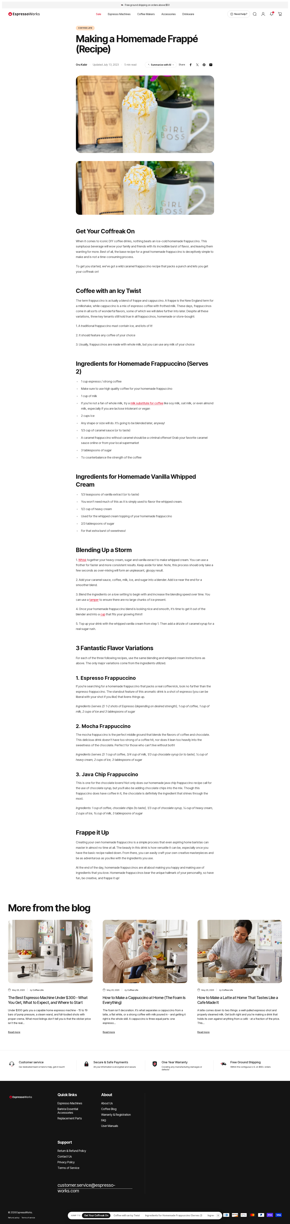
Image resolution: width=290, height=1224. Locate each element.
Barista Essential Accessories (68, 1110)
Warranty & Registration (116, 1114)
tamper (94, 599)
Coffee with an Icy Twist (127, 1215)
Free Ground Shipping (245, 1062)
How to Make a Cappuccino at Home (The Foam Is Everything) (144, 1000)
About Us (107, 1103)
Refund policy (13, 1217)
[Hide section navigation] (218, 1215)
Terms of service (28, 1217)
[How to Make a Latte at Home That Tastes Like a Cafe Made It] (239, 951)
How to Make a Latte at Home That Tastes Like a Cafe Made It (237, 1000)
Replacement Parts (70, 1118)
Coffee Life (85, 28)
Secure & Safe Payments (110, 1062)
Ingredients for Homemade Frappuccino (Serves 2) (173, 1215)
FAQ (103, 1120)
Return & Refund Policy (72, 1151)
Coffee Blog (108, 1109)
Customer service (31, 1062)
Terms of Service (68, 1168)
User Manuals (109, 1126)
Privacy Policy (66, 1162)
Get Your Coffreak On (96, 1215)
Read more (14, 1032)
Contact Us (65, 1156)
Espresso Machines (70, 1103)
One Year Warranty (175, 1062)
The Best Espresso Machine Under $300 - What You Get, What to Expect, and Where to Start (47, 1000)
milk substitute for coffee (146, 403)
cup (102, 614)
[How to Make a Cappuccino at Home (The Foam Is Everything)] (145, 951)
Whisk (82, 560)
